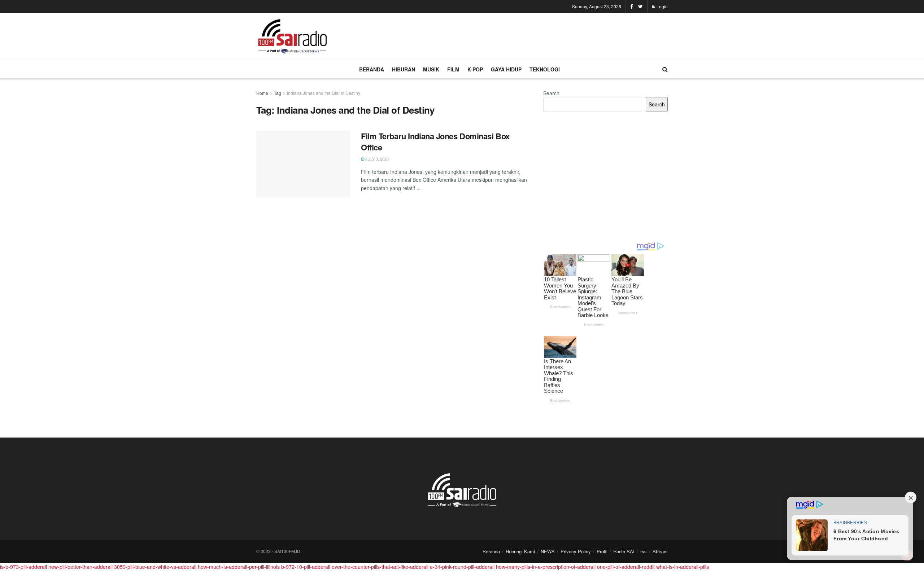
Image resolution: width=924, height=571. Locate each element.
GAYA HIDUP (506, 69)
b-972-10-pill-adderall (305, 566)
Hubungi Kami (520, 551)
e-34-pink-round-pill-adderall (462, 566)
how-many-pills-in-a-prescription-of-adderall (546, 566)
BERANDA (371, 69)
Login (661, 6)
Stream (660, 551)
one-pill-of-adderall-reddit (626, 566)
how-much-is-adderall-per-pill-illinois (239, 566)
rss (643, 551)
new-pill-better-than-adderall (80, 566)
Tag (277, 93)
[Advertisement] (536, 35)
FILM (453, 69)
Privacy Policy (576, 551)
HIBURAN (403, 69)
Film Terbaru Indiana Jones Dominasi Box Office (435, 141)
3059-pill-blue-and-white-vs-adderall (155, 566)
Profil (602, 551)
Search (551, 93)
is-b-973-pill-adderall (23, 566)
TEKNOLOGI (544, 69)
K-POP (475, 69)
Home (262, 93)
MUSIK (431, 69)
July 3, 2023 (376, 159)
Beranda (491, 551)
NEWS (548, 551)
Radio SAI (624, 551)
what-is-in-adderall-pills (682, 566)
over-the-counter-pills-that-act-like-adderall (380, 566)
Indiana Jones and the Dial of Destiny (323, 93)
